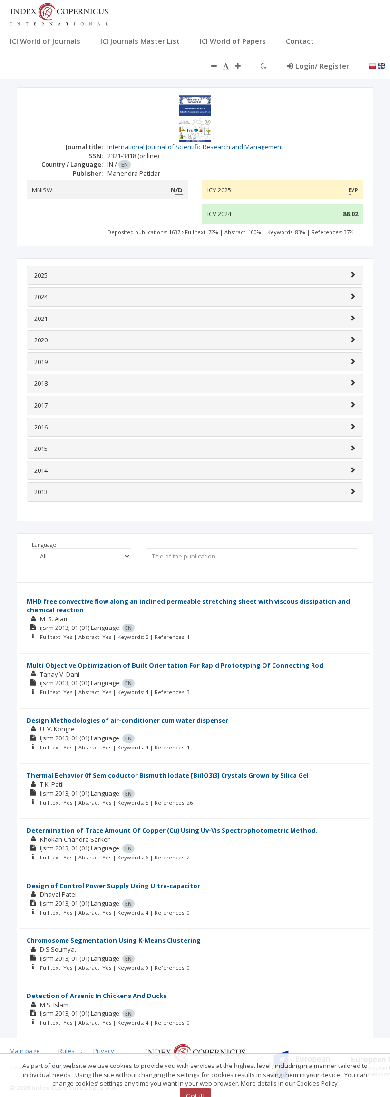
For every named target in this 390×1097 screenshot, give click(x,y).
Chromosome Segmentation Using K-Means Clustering (114, 940)
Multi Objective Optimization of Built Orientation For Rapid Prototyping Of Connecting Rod (175, 665)
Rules (66, 1051)
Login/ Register (322, 65)
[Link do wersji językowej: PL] (372, 65)
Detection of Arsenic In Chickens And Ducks (96, 995)
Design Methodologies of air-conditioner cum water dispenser (127, 720)
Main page (25, 1051)
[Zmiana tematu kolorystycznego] (264, 65)
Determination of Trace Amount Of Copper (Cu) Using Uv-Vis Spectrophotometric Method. (172, 830)
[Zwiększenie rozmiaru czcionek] (242, 65)
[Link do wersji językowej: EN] (381, 65)
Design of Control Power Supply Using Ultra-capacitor (113, 885)
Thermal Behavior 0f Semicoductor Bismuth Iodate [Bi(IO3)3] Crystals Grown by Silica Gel (168, 775)
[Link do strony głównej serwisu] (59, 13)
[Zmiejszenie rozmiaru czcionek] (209, 65)
